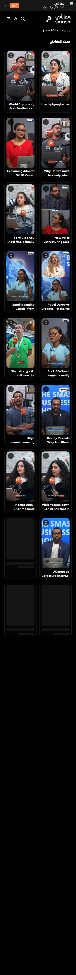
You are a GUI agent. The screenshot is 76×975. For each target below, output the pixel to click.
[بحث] (23, 18)
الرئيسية (67, 30)
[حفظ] (46, 55)
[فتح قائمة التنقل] (8, 19)
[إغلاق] (5, 5)
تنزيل (14, 5)
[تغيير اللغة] (16, 19)
